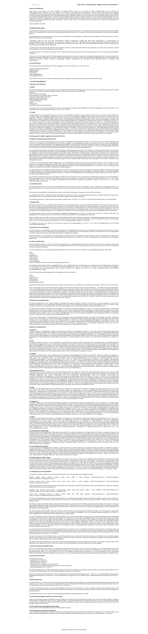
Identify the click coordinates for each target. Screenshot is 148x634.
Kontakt (105, 4)
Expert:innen (81, 4)
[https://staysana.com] (35, 5)
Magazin (99, 4)
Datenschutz (71, 630)
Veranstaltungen (91, 4)
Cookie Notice (83, 630)
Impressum (64, 630)
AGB (77, 630)
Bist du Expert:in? (113, 4)
